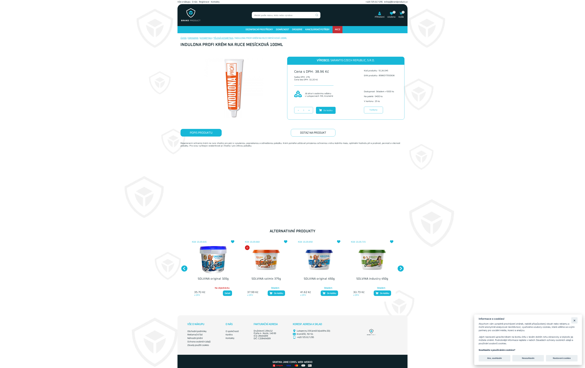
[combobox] (286, 15)
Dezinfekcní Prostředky (259, 29)
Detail (227, 293)
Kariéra (229, 335)
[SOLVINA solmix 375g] (266, 260)
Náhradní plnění (195, 338)
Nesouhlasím (528, 358)
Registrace (204, 2)
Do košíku (328, 110)
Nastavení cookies (562, 358)
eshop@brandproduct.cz (396, 2)
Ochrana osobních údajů (199, 342)
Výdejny (373, 109)
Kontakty (215, 2)
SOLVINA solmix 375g (266, 278)
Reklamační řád (194, 335)
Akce (337, 29)
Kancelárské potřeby (317, 29)
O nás (194, 2)
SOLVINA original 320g (213, 278)
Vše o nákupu (183, 2)
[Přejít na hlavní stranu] (190, 21)
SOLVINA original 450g (319, 278)
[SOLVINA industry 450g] (372, 260)
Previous (182, 266)
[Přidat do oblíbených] (232, 241)
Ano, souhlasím (494, 358)
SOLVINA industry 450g (372, 278)
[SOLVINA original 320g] (213, 260)
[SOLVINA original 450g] (319, 260)
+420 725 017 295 (374, 2)
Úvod (183, 38)
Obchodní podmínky (196, 331)
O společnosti (232, 331)
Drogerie (297, 29)
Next (399, 266)
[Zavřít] (574, 320)
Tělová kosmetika (223, 38)
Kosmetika (206, 38)
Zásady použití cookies (198, 345)
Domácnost (282, 29)
